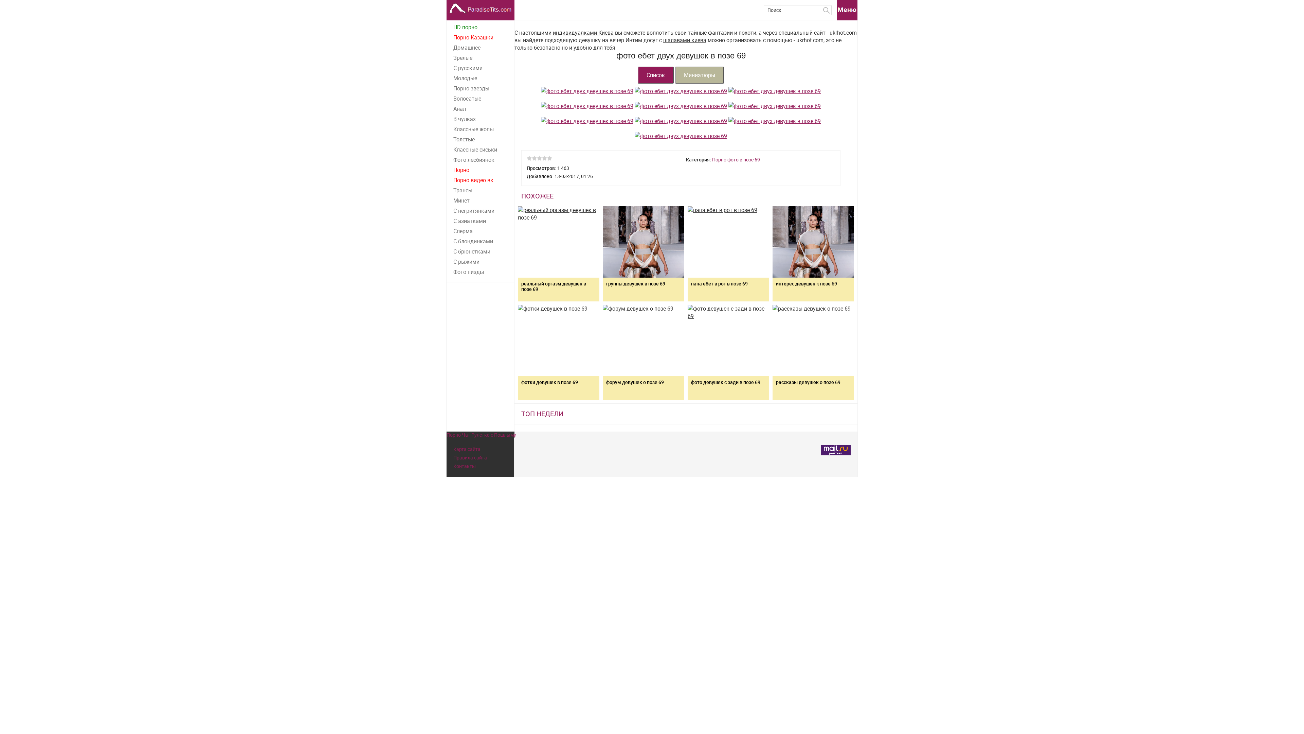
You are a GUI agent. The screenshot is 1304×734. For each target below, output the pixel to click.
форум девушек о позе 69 (635, 382)
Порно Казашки (473, 37)
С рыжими (466, 261)
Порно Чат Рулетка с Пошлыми (482, 435)
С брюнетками (471, 251)
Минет (461, 200)
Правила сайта (470, 457)
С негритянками (473, 210)
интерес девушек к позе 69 (806, 283)
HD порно (465, 27)
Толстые (464, 139)
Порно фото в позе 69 (736, 159)
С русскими (468, 68)
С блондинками (473, 241)
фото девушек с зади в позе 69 (725, 382)
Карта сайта (467, 449)
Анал (459, 108)
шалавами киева (684, 40)
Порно (461, 170)
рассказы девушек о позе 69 (808, 382)
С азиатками (469, 221)
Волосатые (467, 98)
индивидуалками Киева (583, 32)
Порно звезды (471, 88)
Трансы (462, 190)
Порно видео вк (473, 180)
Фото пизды (468, 272)
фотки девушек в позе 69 (549, 382)
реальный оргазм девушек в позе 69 (553, 286)
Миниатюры (699, 75)
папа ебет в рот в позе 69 (719, 283)
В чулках (464, 119)
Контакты (464, 466)
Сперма (463, 231)
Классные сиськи (475, 149)
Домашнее (467, 47)
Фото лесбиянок (473, 159)
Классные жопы (473, 129)
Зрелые (462, 58)
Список (656, 75)
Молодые (465, 78)
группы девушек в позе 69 (635, 283)
